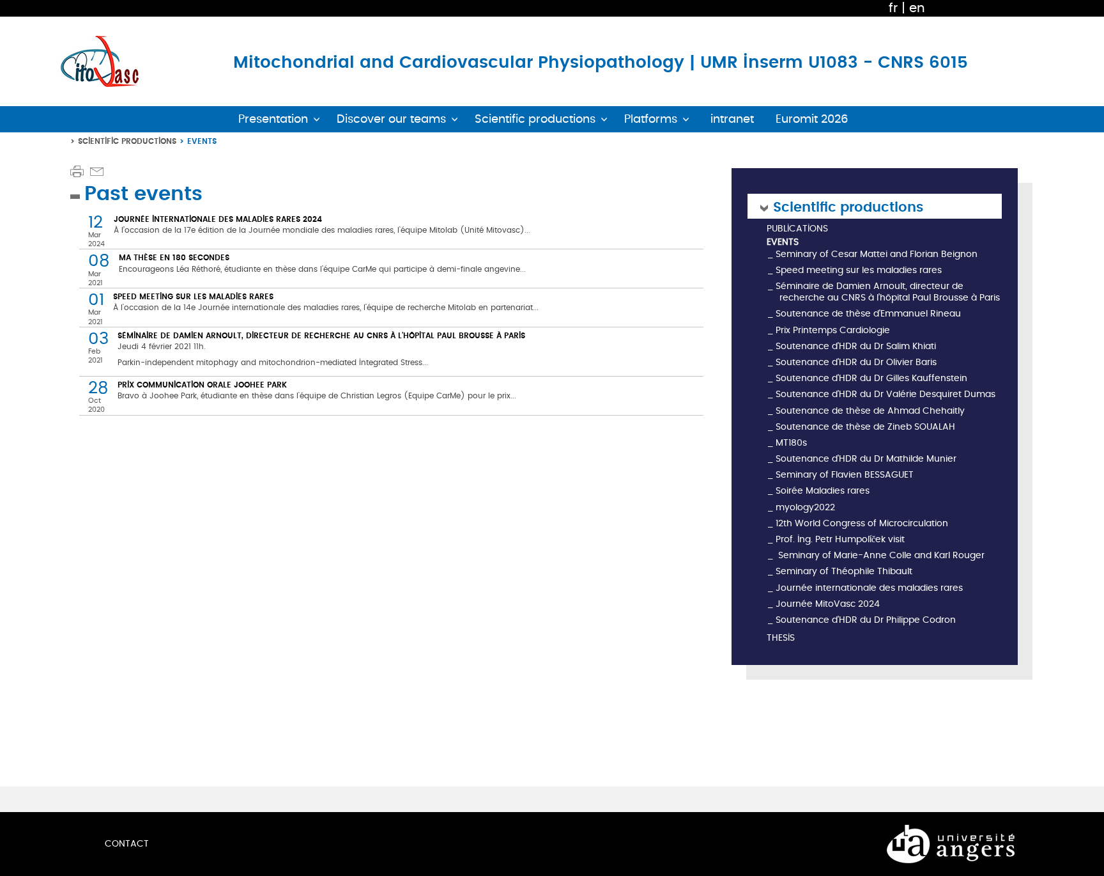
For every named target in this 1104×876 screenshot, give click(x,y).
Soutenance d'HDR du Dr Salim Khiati (856, 346)
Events (783, 242)
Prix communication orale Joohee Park (202, 384)
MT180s (791, 443)
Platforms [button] (650, 119)
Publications (797, 229)
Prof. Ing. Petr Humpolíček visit (840, 539)
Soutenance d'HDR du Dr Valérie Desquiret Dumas (885, 394)
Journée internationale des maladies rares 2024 (218, 219)
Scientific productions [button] (535, 119)
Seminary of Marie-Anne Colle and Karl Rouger (880, 555)
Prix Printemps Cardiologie (833, 330)
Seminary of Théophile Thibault (844, 571)
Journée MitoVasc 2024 (828, 604)
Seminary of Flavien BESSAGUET (845, 474)
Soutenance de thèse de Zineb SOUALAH (865, 427)
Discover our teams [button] (391, 119)
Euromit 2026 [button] (812, 119)
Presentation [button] (273, 119)
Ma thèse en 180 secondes (174, 257)
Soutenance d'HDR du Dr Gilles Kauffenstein (871, 378)
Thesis (781, 638)
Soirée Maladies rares (823, 490)
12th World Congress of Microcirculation (862, 523)
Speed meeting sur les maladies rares (193, 296)
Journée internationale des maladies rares (869, 588)
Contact (127, 843)
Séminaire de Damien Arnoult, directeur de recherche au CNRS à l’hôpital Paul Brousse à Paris (321, 335)
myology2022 (805, 507)
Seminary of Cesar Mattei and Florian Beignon (876, 254)
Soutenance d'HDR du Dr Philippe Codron (866, 620)
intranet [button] (732, 119)
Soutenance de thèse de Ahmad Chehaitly (870, 411)
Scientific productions (127, 141)
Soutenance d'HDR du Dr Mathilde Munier (866, 458)
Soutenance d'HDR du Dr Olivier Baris (856, 362)
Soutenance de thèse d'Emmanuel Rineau (868, 313)
